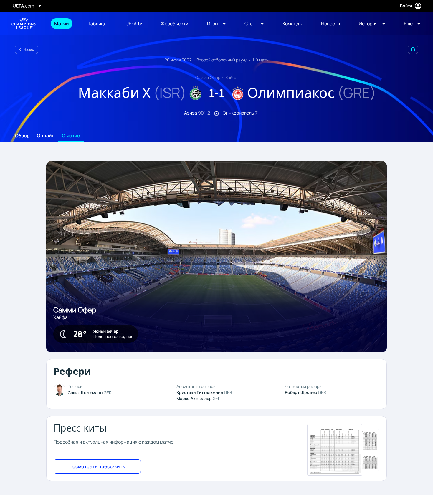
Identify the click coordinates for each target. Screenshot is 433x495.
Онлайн (46, 135)
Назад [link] (29, 49)
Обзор (22, 135)
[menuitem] (63, 23)
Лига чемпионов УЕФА (23, 23)
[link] (61, 23)
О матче (71, 135)
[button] (216, 23)
